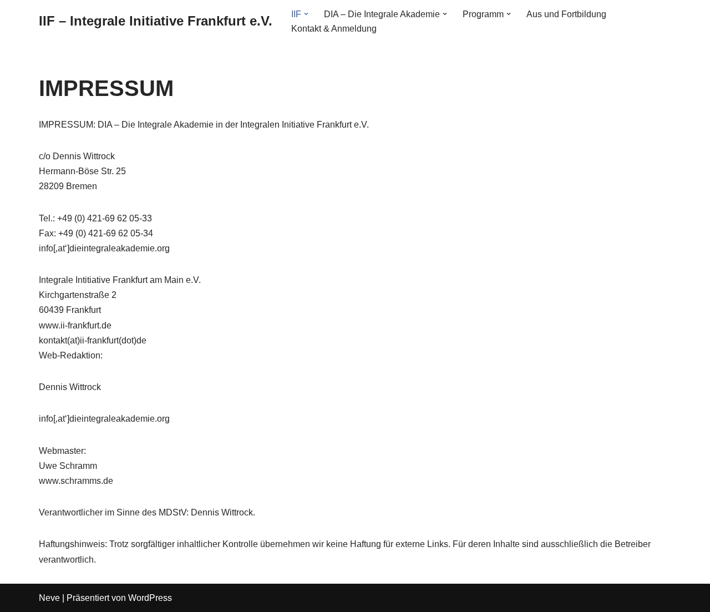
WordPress (150, 598)
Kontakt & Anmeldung (334, 28)
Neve (49, 598)
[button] (306, 14)
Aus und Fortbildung (566, 14)
